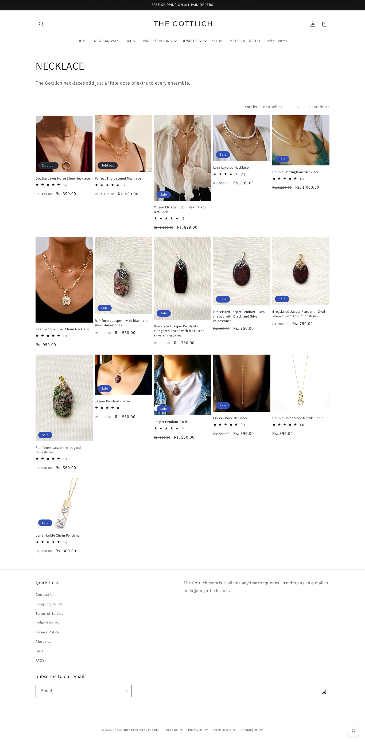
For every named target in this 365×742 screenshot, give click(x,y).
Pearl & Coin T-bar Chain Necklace (62, 329)
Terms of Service (50, 613)
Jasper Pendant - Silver (113, 401)
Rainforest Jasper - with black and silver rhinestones (122, 323)
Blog (39, 651)
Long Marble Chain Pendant (57, 535)
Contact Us (45, 594)
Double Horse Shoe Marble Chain (298, 418)
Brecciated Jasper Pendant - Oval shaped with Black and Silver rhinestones (239, 316)
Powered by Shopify (145, 730)
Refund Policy (47, 622)
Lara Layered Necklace (231, 167)
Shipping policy (252, 729)
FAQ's (40, 660)
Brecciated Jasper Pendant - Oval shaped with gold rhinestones (298, 314)
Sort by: (251, 106)
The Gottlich (121, 730)
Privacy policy (198, 729)
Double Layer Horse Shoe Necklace (63, 178)
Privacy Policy (47, 632)
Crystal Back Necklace (230, 418)
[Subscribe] (125, 691)
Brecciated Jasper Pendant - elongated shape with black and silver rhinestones (179, 331)
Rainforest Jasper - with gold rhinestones (58, 450)
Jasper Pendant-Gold (170, 422)
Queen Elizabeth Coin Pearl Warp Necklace (180, 209)
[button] (41, 24)
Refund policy (173, 729)
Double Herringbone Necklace (295, 172)
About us (43, 641)
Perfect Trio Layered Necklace (118, 178)
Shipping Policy (49, 604)
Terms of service (224, 729)
